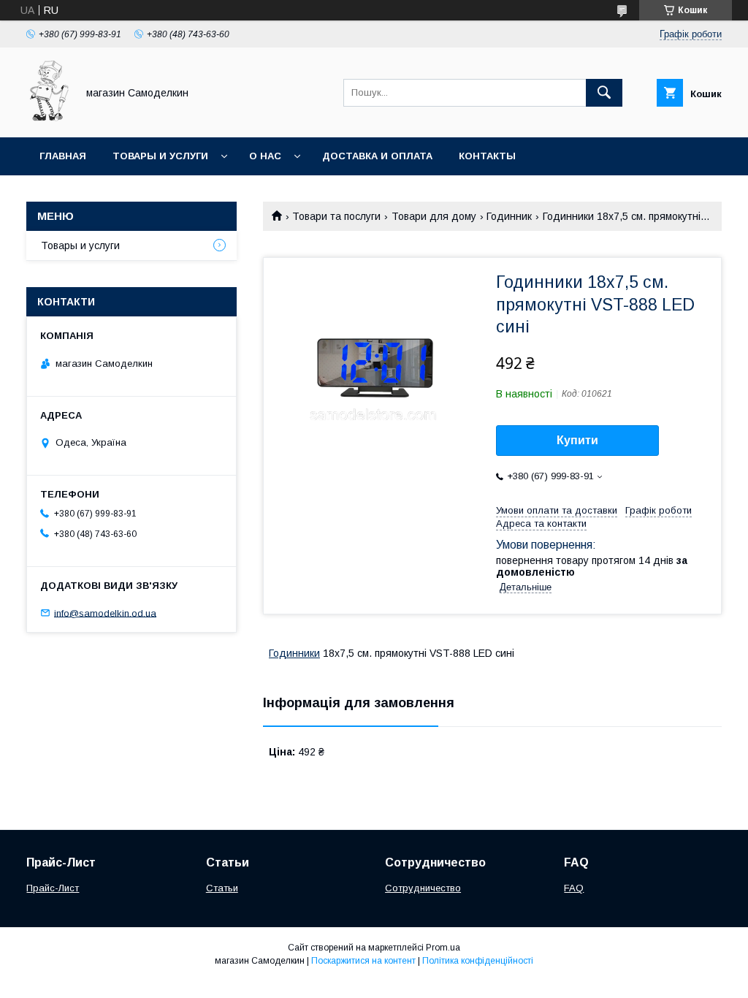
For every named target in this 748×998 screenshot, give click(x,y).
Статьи (222, 888)
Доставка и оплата (377, 156)
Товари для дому (434, 216)
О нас (265, 156)
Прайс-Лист (52, 888)
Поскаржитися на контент (363, 961)
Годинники (294, 653)
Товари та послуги (336, 216)
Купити (577, 440)
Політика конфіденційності (477, 961)
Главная (62, 156)
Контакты (487, 156)
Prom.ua (443, 947)
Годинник (509, 216)
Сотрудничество (423, 888)
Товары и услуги (160, 156)
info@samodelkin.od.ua (105, 612)
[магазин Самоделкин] (47, 118)
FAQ (574, 888)
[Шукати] (604, 93)
